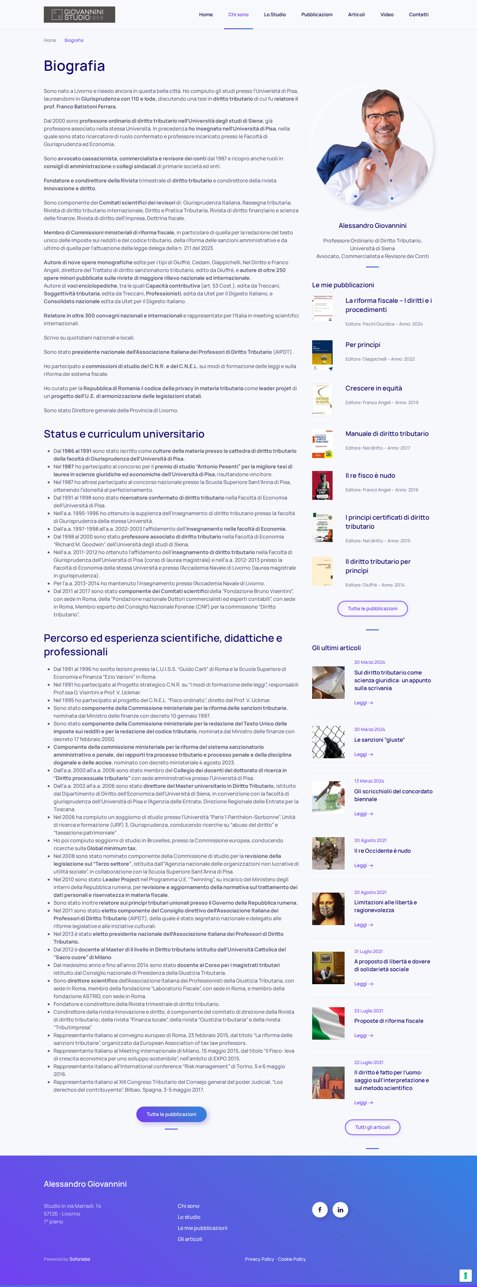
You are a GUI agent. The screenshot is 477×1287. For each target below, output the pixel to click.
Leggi (360, 702)
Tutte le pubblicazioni (171, 1114)
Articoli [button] (356, 14)
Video (387, 14)
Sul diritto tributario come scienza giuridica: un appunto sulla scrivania (392, 680)
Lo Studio (275, 14)
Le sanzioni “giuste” (379, 739)
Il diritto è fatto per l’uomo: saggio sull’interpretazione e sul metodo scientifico (391, 1080)
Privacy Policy (259, 1259)
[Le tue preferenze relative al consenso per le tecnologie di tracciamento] (465, 1275)
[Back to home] (79, 14)
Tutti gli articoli (372, 1127)
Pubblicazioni (317, 14)
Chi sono (238, 14)
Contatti (419, 14)
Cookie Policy (292, 1259)
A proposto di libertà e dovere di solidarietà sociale (392, 965)
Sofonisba (79, 1259)
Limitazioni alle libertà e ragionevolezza (385, 906)
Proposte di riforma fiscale (388, 1020)
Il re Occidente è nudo (382, 850)
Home (206, 14)
